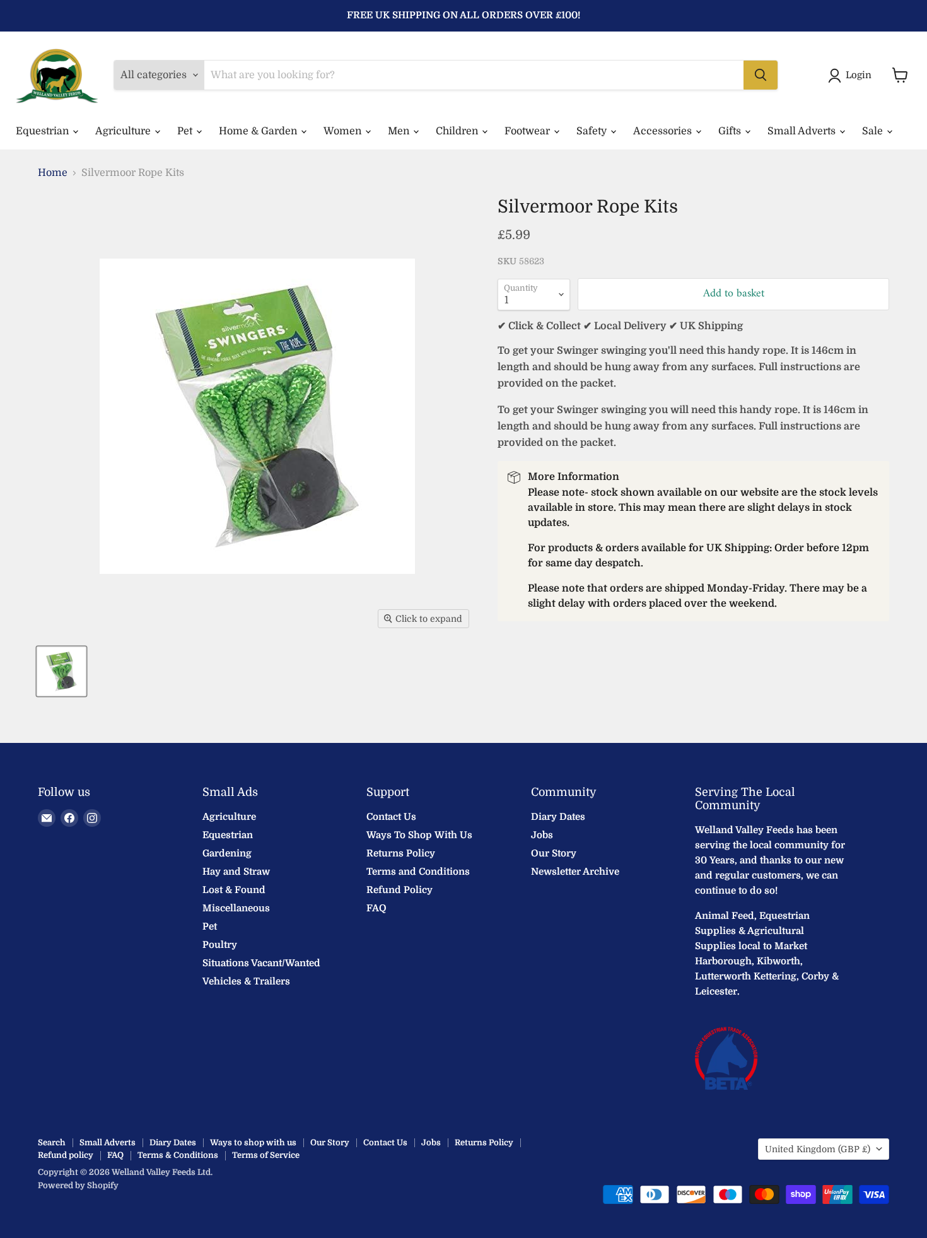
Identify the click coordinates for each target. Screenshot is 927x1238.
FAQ (376, 908)
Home (52, 172)
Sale (873, 131)
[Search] (760, 75)
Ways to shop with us (253, 1142)
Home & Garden (259, 131)
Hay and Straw (236, 871)
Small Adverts (802, 131)
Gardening (227, 853)
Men (400, 131)
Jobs (542, 835)
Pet (186, 131)
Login (859, 75)
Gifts (730, 131)
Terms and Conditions (418, 871)
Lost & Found (233, 890)
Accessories (663, 131)
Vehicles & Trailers (246, 981)
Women (344, 131)
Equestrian (43, 131)
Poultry (219, 944)
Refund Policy (399, 890)
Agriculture (124, 131)
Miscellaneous (236, 908)
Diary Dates (558, 816)
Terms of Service (266, 1155)
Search (52, 1142)
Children (458, 131)
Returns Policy (400, 853)
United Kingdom (817, 1149)
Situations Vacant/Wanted (261, 963)
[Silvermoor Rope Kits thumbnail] (61, 671)
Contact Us (391, 816)
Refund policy (65, 1155)
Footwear (528, 131)
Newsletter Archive (575, 871)
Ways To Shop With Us (419, 835)
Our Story (553, 853)
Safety (592, 131)
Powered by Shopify (78, 1185)
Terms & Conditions (177, 1155)
